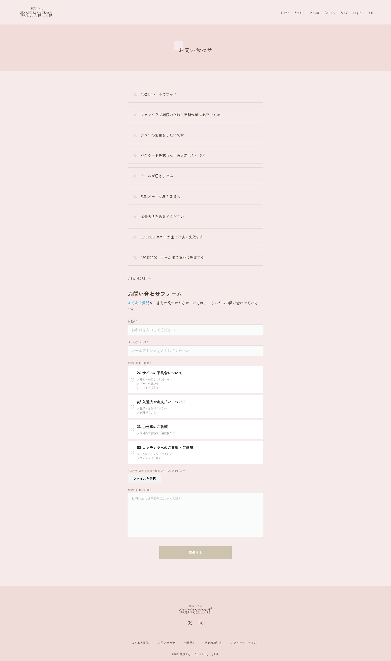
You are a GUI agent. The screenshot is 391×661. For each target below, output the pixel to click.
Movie (314, 12)
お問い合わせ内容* (139, 489)
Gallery (329, 12)
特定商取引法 (213, 642)
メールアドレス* (138, 342)
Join (370, 12)
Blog (344, 12)
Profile (300, 12)
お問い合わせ (166, 642)
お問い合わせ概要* (139, 363)
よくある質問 (138, 302)
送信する (195, 552)
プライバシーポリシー (245, 642)
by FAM (215, 654)
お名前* (132, 321)
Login (357, 12)
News (285, 12)
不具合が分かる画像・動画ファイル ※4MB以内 (156, 470)
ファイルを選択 (144, 478)
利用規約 (190, 642)
